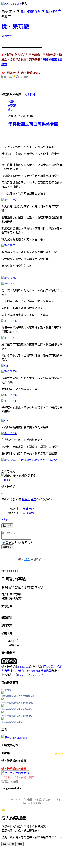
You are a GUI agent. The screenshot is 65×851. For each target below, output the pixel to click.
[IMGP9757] (9, 337)
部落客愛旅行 (28, 709)
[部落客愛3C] (2, 706)
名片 (11, 109)
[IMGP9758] (9, 395)
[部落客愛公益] (2, 719)
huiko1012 (24, 666)
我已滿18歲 (8, 844)
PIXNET (16, 799)
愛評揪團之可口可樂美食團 (33, 124)
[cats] (1, 137)
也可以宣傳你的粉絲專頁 (11, 696)
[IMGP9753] (9, 277)
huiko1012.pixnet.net (29, 674)
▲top (4, 519)
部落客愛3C (28, 703)
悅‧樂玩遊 (15, 27)
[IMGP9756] (9, 320)
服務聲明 (37, 803)
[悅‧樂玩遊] (2, 693)
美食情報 (29, 94)
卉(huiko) (6, 479)
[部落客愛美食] (2, 699)
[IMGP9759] (9, 371)
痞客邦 (26, 499)
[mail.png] (15, 77)
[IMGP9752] (9, 199)
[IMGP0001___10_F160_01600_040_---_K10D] (29, 459)
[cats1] (1, 131)
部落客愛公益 (28, 716)
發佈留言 (7, 546)
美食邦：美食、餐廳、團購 (18, 777)
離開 (20, 844)
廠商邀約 (28, 513)
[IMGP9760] (9, 400)
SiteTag (59, 753)
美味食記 (28, 508)
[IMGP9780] (9, 433)
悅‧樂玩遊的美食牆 (13, 768)
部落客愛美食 (28, 696)
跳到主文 (6, 36)
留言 (33, 499)
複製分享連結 (9, 781)
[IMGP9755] (9, 283)
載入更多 (7, 525)
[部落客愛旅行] (2, 712)
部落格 (12, 105)
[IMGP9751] (9, 245)
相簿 (11, 101)
